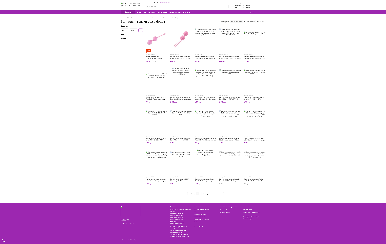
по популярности (236, 21)
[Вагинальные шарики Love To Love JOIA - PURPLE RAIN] (230, 80)
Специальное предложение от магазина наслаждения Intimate (179, 235)
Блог (188, 12)
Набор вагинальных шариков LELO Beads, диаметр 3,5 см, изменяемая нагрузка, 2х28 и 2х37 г (229, 140)
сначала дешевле (249, 21)
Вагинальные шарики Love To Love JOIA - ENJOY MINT (156, 139)
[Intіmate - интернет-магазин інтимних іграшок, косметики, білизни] (131, 210)
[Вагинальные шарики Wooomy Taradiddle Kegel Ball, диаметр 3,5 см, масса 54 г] (205, 121)
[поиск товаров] (226, 6)
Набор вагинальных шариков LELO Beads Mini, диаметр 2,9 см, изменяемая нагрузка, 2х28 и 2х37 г (254, 140)
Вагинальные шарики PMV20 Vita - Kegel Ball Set (180, 180)
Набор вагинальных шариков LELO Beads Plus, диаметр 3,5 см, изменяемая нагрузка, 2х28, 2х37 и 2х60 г (156, 181)
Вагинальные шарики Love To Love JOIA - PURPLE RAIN (229, 98)
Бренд (123, 38)
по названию (260, 21)
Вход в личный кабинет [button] (202, 209)
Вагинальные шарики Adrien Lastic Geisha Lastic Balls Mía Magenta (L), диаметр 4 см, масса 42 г (229, 59)
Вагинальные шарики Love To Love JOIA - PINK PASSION (180, 139)
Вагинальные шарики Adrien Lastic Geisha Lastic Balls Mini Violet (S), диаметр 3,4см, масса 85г (254, 181)
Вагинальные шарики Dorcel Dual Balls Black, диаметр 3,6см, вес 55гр (204, 181)
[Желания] (258, 5)
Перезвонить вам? (165, 3)
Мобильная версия (128, 224)
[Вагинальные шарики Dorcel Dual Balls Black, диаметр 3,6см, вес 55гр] (205, 161)
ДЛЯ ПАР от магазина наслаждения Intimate (176, 218)
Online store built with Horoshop (128, 239)
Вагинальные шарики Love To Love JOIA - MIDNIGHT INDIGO (254, 99)
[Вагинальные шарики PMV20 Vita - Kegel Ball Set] (181, 161)
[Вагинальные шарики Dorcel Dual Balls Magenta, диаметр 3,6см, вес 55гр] (181, 80)
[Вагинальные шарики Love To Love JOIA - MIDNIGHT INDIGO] (254, 80)
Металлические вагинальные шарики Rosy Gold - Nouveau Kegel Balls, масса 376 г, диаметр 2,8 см (205, 100)
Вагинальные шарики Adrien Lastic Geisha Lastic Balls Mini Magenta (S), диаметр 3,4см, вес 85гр (205, 59)
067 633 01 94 (153, 3)
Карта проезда (247, 219)
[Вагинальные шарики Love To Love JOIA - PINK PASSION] (181, 121)
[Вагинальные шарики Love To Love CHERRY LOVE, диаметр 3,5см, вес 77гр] (230, 161)
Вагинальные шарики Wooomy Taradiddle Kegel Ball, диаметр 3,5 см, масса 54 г (205, 140)
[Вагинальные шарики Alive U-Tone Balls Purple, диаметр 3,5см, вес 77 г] (156, 80)
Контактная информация (177, 12)
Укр (250, 12)
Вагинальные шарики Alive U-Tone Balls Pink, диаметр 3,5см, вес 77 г (254, 58)
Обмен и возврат (162, 12)
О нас (139, 12)
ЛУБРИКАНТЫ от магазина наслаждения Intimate (178, 227)
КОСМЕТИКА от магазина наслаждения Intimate (178, 231)
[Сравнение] (253, 5)
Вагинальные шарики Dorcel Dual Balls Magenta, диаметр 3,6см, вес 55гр (180, 99)
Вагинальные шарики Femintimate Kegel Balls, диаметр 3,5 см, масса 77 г (155, 58)
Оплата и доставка (148, 12)
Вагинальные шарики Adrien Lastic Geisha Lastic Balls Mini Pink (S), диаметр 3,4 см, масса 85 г (180, 59)
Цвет (123, 34)
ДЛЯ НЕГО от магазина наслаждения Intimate (177, 222)
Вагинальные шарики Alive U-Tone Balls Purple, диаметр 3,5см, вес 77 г (156, 99)
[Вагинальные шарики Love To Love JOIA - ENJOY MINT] (156, 121)
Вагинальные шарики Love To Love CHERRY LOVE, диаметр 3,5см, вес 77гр (229, 181)
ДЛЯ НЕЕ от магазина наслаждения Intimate (176, 214)
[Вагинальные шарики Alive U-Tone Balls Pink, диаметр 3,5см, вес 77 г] (254, 39)
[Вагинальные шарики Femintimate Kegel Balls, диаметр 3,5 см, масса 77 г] (156, 39)
